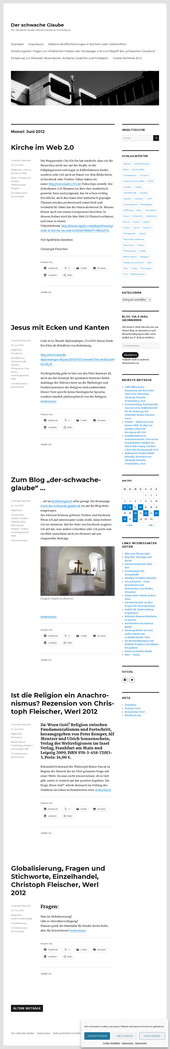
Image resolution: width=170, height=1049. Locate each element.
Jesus (126, 216)
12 (130, 507)
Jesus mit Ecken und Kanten (60, 327)
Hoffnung (128, 210)
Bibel (14, 177)
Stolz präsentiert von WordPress (70, 1033)
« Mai (129, 525)
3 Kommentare (19, 540)
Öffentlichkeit (18, 184)
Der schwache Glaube (37, 25)
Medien (15, 181)
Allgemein (16, 169)
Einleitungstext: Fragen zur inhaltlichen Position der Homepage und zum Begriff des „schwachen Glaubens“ (83, 51)
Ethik (150, 181)
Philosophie (17, 368)
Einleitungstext (62, 501)
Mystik (142, 233)
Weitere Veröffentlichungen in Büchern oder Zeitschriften (87, 44)
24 (156, 513)
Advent (127, 163)
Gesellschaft (129, 192)
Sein (149, 262)
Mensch (147, 227)
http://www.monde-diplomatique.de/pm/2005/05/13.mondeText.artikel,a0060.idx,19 (78, 359)
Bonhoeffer (138, 169)
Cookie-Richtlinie (111, 1043)
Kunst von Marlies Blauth (138, 651)
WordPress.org (133, 715)
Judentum (151, 216)
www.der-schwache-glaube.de (61, 505)
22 (145, 513)
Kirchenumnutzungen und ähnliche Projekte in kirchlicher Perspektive (142, 644)
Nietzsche (128, 245)
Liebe (126, 227)
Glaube (15, 518)
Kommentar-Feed (135, 712)
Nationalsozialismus (133, 239)
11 (125, 507)
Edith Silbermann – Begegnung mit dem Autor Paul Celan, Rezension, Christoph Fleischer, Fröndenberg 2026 (139, 394)
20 (135, 513)
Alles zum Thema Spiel (137, 553)
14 (140, 507)
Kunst (136, 221)
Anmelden (130, 705)
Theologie (145, 268)
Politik (142, 251)
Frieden (127, 187)
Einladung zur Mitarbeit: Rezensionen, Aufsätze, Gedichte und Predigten (59, 58)
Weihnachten (137, 274)
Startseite (17, 44)
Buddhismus (17, 358)
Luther (136, 227)
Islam (139, 210)
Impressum (127, 1043)
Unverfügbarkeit (20, 375)
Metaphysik (129, 233)
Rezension (16, 737)
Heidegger (146, 204)
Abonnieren (130, 355)
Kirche (126, 221)
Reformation (130, 256)
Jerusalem (150, 210)
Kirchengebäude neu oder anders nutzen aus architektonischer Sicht (139, 634)
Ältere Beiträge (27, 1008)
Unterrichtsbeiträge (21, 918)
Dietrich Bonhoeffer (134, 181)
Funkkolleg (17, 745)
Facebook (16, 353)
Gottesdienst (130, 204)
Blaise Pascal (18, 742)
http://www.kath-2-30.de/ (64, 184)
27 (135, 519)
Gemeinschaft (18, 361)
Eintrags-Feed (132, 708)
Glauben (138, 198)
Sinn (125, 268)
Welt (13, 379)
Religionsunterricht (133, 262)
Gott (149, 198)
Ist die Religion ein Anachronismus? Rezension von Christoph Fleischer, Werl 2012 (62, 703)
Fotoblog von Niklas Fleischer (141, 578)
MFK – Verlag (132, 654)
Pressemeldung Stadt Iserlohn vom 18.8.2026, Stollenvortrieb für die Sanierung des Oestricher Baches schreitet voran (141, 411)
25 (125, 519)
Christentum (24, 177)
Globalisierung (18, 923)
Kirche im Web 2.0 (42, 147)
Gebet (138, 187)
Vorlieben (152, 1036)
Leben (146, 221)
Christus (144, 175)
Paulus (140, 245)
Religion (15, 188)
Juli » (151, 525)
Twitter (24, 528)
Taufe (134, 268)
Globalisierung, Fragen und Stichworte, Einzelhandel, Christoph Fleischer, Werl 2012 (58, 880)
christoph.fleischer (21, 160)
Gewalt (143, 192)
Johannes (137, 216)
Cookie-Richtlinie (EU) (127, 58)
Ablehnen (125, 1036)
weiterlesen (48, 401)
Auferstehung (141, 163)
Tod (125, 274)
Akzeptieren (97, 1036)
